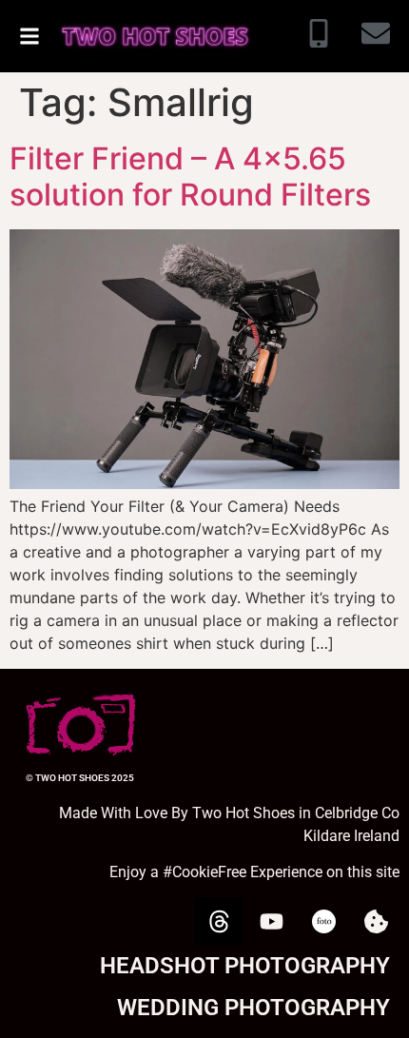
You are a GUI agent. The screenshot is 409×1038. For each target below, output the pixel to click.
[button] (29, 36)
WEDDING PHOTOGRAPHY (253, 1007)
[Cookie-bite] (375, 921)
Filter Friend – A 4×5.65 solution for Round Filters (190, 176)
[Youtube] (271, 921)
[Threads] (219, 921)
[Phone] (318, 36)
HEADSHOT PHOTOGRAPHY (245, 965)
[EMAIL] (375, 36)
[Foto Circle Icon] (323, 921)
